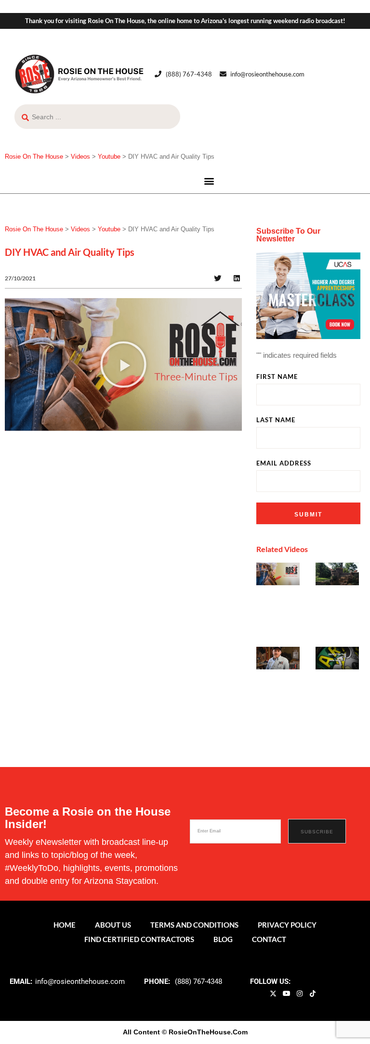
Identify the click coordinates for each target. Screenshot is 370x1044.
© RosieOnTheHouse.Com (205, 1032)
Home (64, 924)
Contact (269, 939)
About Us (113, 924)
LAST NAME (275, 420)
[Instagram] (299, 993)
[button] (209, 181)
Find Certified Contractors (139, 939)
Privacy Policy (287, 924)
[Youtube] (286, 993)
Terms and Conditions (194, 924)
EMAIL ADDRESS (283, 463)
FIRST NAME (277, 377)
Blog (223, 939)
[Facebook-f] (260, 993)
